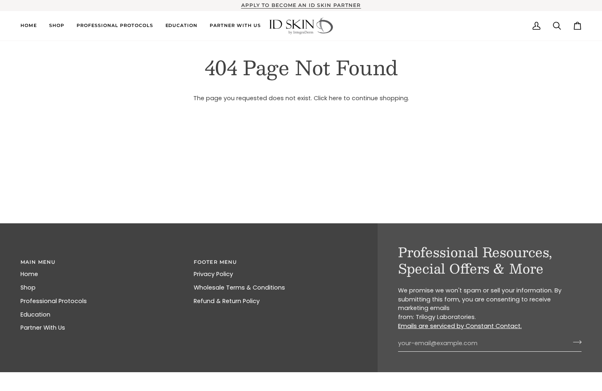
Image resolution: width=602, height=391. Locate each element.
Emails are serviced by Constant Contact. (460, 326)
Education (35, 314)
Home (29, 274)
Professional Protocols (53, 301)
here (335, 98)
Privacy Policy (213, 274)
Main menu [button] (37, 262)
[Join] (575, 342)
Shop (28, 287)
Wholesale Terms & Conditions (239, 287)
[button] (31, 25)
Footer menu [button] (215, 262)
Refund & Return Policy (227, 301)
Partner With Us (42, 328)
